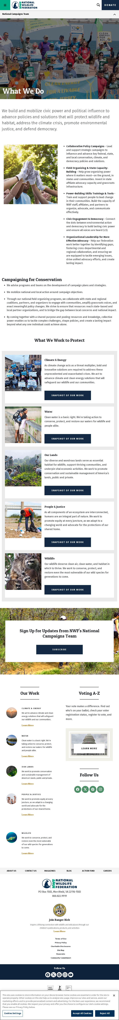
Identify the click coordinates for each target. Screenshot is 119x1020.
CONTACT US (31, 871)
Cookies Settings (12, 1013)
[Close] (114, 995)
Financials (60, 954)
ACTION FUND (88, 871)
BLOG (69, 871)
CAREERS (107, 871)
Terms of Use (60, 939)
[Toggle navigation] (5, 5)
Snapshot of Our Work (67, 395)
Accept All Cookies (82, 1013)
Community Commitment (61, 958)
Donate (110, 5)
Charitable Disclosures (61, 946)
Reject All (105, 1013)
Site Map (60, 950)
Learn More (28, 725)
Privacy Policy (61, 943)
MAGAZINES (49, 871)
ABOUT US (11, 871)
